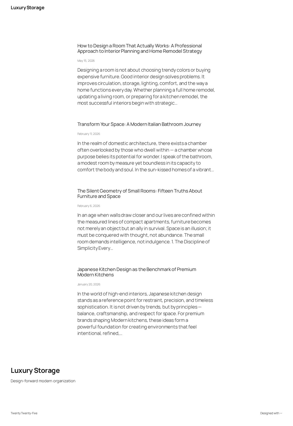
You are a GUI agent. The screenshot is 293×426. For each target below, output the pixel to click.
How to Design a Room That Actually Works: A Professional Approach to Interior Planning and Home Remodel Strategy (139, 48)
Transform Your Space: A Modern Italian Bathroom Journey (139, 124)
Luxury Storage (27, 7)
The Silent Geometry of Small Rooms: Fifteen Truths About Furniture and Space (139, 193)
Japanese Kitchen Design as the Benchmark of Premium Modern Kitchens (136, 272)
